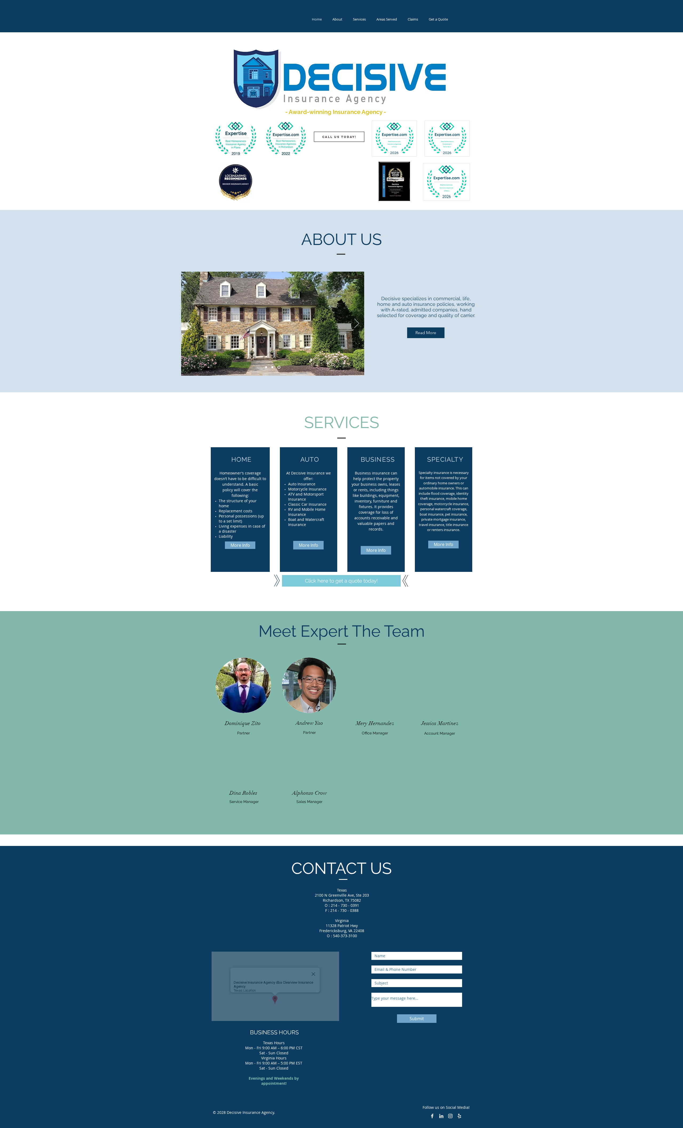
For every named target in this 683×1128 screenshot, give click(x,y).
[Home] (279, 367)
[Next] (356, 324)
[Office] (266, 367)
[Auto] (273, 367)
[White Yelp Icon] (459, 1116)
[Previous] (188, 324)
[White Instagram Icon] (450, 1116)
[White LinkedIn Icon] (441, 1116)
